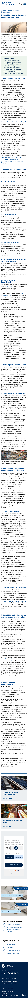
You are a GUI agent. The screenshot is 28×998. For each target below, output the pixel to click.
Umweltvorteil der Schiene (13, 953)
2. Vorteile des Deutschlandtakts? (13, 62)
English (24, 995)
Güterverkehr (10, 947)
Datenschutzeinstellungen (7, 995)
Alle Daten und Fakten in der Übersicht (14, 930)
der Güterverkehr (9, 286)
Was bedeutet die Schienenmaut (15, 927)
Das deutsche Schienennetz (14, 924)
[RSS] (15, 973)
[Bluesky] (9, 974)
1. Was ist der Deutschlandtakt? (12, 60)
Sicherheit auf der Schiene (13, 950)
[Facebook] (7, 973)
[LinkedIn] (2, 973)
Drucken (6, 960)
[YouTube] (12, 973)
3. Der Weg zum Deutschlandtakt (12, 64)
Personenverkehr (11, 944)
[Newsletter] (18, 973)
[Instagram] (5, 973)
